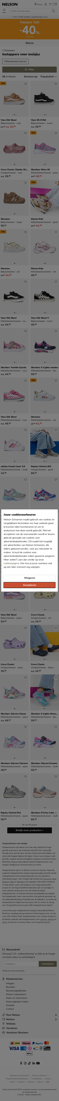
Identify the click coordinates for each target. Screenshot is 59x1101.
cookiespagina (11, 563)
